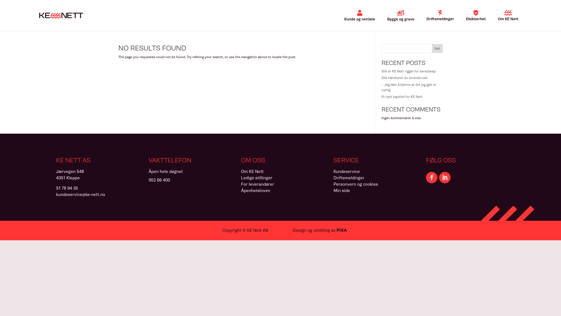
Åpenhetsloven (255, 190)
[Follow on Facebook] (431, 177)
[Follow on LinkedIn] (445, 177)
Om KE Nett (252, 171)
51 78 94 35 (67, 188)
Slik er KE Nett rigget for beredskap (409, 71)
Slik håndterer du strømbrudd (404, 78)
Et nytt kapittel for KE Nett (402, 97)
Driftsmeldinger (349, 177)
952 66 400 (159, 180)
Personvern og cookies (356, 184)
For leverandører (257, 184)
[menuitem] (359, 16)
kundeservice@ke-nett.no (80, 194)
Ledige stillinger (256, 177)
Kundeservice (347, 171)
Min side (342, 190)
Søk (437, 48)
